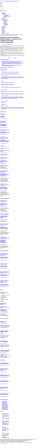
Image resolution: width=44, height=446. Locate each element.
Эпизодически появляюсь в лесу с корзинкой (3, 298)
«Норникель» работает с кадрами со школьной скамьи (4, 331)
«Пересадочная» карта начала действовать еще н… (4, 381)
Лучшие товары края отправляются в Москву (4, 341)
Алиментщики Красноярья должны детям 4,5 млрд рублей (4, 228)
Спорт (3, 18)
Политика (3, 13)
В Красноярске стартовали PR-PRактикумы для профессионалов (3, 241)
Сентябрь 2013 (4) (5, 409)
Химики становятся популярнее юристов (4, 266)
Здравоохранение (7, 14)
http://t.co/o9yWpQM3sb (5, 418)
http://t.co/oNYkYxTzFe (5, 437)
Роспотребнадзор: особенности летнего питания (4, 161)
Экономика (4, 12)
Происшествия (4, 19)
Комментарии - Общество (3, 304)
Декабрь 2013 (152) (5, 407)
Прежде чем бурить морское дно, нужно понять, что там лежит (4, 188)
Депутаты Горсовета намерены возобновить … (4, 258)
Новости (5, 22)
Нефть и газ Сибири (5, 20)
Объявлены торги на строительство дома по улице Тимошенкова (12, 61)
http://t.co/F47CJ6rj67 (5, 435)
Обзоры (5, 21)
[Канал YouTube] (4, 8)
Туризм (3, 31)
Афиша (3, 30)
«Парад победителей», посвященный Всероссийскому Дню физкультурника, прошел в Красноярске (11, 65)
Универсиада (4, 27)
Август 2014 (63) (4, 401)
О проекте (3, 26)
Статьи (3, 29)
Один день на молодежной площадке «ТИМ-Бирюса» (5, 350)
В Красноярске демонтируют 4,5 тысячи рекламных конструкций (4, 141)
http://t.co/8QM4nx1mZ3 (5, 423)
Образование (6, 15)
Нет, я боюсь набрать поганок (4, 300)
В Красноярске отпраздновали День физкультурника (4, 125)
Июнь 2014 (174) (4, 402)
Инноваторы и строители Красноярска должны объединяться (12, 62)
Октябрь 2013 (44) (5, 408)
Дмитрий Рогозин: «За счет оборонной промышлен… (5, 375)
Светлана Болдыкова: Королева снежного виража (4, 217)
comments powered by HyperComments (6, 67)
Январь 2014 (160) (5, 406)
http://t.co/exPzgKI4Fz (5, 424)
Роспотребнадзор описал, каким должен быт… (4, 275)
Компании (5, 23)
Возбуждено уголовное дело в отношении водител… (4, 369)
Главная (1, 34)
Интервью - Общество (4, 198)
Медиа (3, 32)
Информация (6, 24)
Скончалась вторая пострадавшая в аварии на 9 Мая (10, 73)
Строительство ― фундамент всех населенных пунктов (4, 310)
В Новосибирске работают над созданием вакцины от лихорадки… (12, 93)
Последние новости (4, 250)
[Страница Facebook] (3, 8)
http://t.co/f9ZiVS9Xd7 (5, 413)
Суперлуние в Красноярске (2, 116)
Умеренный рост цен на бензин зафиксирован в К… (4, 394)
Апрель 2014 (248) (5, 404)
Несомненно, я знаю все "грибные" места (4, 295)
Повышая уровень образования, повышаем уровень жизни (4, 175)
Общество (8, 34)
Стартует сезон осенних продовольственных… (4, 284)
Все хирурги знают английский (3, 322)
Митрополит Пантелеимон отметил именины (4, 132)
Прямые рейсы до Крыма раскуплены (7, 84)
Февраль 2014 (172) (5, 405)
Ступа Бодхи (3, 104)
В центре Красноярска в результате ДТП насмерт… (4, 363)
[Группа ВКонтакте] (1, 8)
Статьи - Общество (4, 318)
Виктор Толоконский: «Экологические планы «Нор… (4, 388)
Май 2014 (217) (4, 403)
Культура (3, 17)
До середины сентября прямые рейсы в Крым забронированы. (11, 87)
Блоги (3, 28)
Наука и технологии (7, 16)
